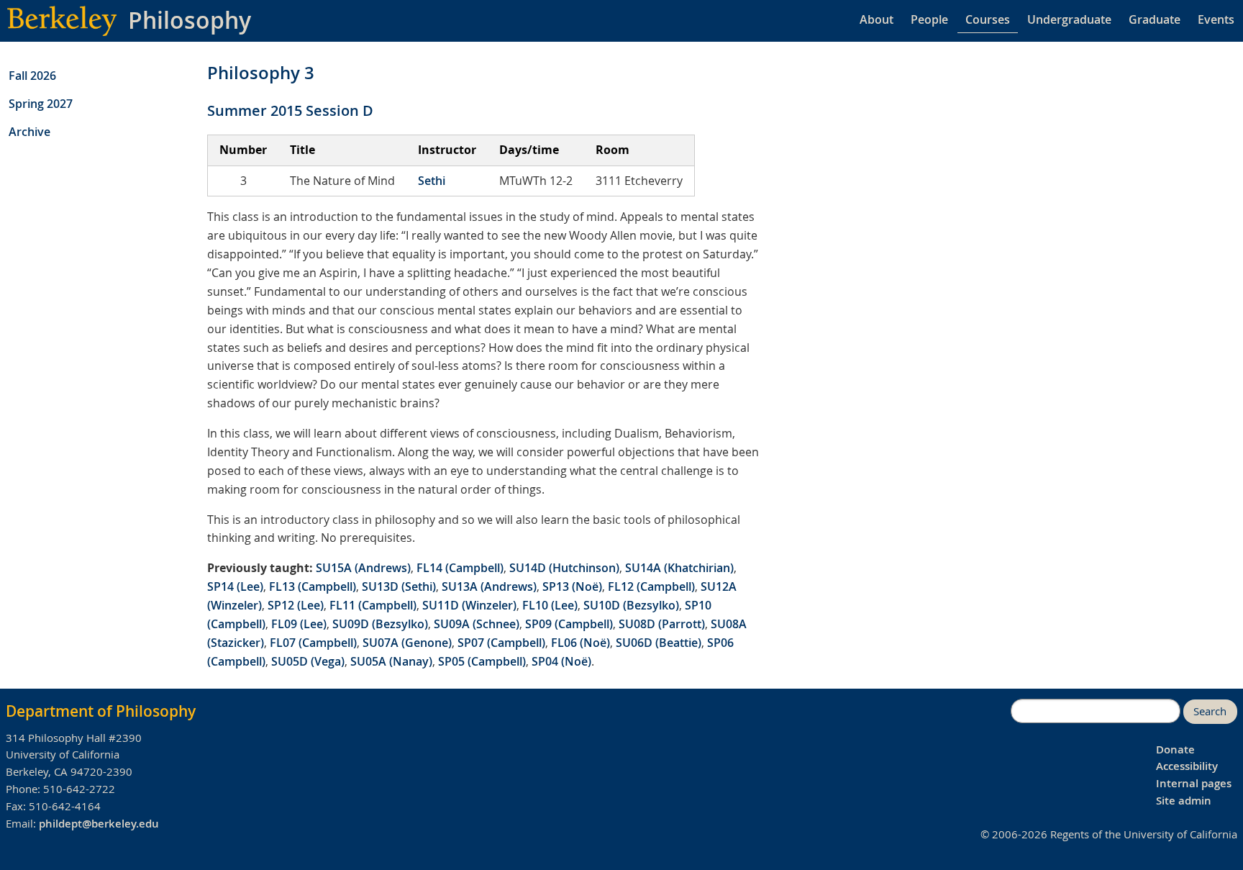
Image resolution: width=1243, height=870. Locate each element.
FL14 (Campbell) (460, 568)
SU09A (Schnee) (476, 624)
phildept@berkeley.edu (99, 823)
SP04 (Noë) (561, 661)
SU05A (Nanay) (391, 661)
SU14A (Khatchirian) (679, 568)
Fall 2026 (32, 75)
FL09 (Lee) (299, 624)
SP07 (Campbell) (501, 643)
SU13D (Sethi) (399, 586)
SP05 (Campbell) (482, 661)
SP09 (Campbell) (569, 624)
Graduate (1154, 19)
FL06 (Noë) (580, 643)
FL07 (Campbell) (313, 643)
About (876, 19)
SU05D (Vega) (308, 661)
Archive (29, 132)
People (929, 19)
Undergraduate (1069, 19)
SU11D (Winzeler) (469, 605)
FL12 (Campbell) (651, 586)
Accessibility (1187, 766)
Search (1209, 711)
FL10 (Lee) (550, 605)
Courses (987, 19)
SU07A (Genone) (407, 643)
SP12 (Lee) (296, 605)
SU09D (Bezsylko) (380, 624)
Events (1216, 19)
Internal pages (1193, 783)
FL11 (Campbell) (372, 605)
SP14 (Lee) (235, 586)
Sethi (431, 181)
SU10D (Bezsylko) (631, 605)
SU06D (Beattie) (658, 643)
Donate (1175, 749)
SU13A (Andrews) (489, 586)
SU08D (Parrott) (662, 624)
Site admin (1183, 800)
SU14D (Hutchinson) (564, 568)
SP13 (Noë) (572, 586)
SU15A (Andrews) (363, 568)
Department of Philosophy (101, 711)
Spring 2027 (41, 104)
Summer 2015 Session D (290, 110)
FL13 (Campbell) (312, 586)
